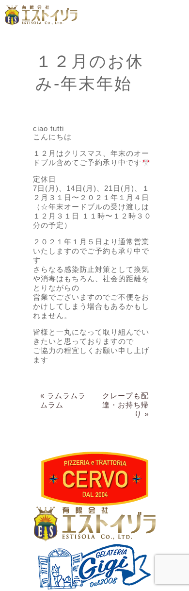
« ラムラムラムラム (63, 400)
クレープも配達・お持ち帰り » (125, 404)
